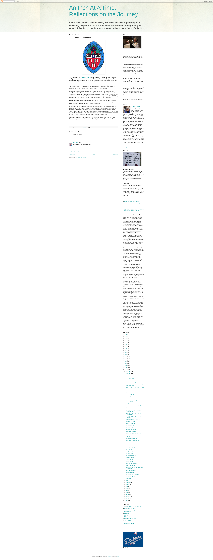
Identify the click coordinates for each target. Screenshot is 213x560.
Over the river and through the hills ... (134, 400)
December (128, 371)
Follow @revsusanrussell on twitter (132, 201)
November (128, 373)
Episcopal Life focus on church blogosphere (132, 402)
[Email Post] (89, 127)
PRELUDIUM (127, 516)
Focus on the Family (130, 398)
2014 (126, 356)
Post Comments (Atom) (80, 157)
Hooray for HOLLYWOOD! (131, 463)
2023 (126, 338)
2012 (126, 360)
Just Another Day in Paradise (132, 474)
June (127, 488)
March (127, 494)
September (128, 482)
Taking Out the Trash (130, 421)
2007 (126, 369)
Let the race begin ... (130, 459)
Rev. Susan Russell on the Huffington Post (133, 203)
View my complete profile (128, 147)
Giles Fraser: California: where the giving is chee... (133, 414)
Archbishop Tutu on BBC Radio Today (134, 384)
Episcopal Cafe (127, 513)
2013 (126, 358)
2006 (126, 500)
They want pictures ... (130, 457)
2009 (126, 365)
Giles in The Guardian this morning (133, 449)
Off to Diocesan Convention (132, 375)
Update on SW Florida (131, 429)
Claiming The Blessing (129, 510)
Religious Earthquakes (131, 423)
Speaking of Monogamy (131, 455)
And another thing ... (130, 425)
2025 (126, 334)
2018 (126, 348)
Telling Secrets (127, 520)
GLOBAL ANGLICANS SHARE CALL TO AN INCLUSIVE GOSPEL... (135, 388)
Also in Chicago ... (130, 444)
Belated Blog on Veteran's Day (132, 440)
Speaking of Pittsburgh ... (131, 438)
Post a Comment (75, 152)
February (128, 496)
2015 (126, 354)
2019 (126, 346)
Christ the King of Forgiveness (132, 382)
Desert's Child (127, 511)
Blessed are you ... (130, 461)
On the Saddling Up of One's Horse (133, 433)
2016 (126, 352)
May (127, 490)
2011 (126, 361)
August (127, 484)
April (127, 492)
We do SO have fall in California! (133, 419)
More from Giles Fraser (131, 446)
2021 (126, 342)
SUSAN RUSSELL (137, 106)
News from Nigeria (130, 453)
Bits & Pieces (129, 442)
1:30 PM (75, 149)
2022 (126, 340)
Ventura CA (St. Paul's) (98, 85)
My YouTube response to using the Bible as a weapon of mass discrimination (134, 210)
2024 (126, 336)
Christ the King (129, 393)
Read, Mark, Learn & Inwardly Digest (134, 405)
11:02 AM (75, 138)
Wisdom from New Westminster (133, 391)
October (128, 480)
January (128, 498)
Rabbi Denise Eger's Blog (130, 518)
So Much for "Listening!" (131, 431)
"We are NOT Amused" (131, 476)
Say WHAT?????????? (131, 427)
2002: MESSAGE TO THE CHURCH (132, 506)
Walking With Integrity (129, 523)
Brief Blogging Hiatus (130, 451)
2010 (126, 363)
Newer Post (72, 154)
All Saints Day (129, 478)
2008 (126, 367)
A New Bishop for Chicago (131, 447)
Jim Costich (75, 142)
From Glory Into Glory (129, 515)
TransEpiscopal (127, 522)
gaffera (109, 556)
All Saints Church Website (130, 508)
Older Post (115, 154)
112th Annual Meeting (85, 77)
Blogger (118, 556)
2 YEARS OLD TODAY (131, 385)
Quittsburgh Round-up (131, 470)
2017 (126, 350)
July (127, 486)
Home (94, 154)
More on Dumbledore (130, 465)
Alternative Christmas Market (132, 380)
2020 (126, 344)
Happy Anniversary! (130, 472)
